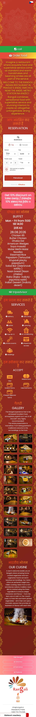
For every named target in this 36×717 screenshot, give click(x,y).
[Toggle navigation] (4, 3)
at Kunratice (18, 667)
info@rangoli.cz (18, 707)
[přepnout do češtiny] (31, 3)
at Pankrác (18, 672)
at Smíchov (18, 662)
